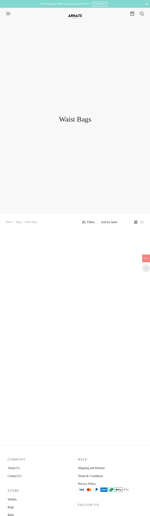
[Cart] (132, 13)
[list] (142, 222)
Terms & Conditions (90, 476)
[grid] (136, 222)
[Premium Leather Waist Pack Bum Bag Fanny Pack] (75, 325)
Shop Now (100, 4)
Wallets (12, 499)
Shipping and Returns (91, 468)
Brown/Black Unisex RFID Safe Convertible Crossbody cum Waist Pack (119, 281)
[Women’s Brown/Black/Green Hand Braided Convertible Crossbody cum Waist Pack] (75, 251)
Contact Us (14, 476)
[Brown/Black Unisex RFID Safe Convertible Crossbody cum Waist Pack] (123, 251)
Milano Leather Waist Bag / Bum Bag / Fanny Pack (23, 353)
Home (9, 222)
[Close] (146, 3)
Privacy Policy (87, 483)
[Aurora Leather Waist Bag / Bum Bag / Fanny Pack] (27, 396)
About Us (14, 468)
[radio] (8, 295)
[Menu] (8, 13)
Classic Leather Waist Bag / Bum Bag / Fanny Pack (119, 353)
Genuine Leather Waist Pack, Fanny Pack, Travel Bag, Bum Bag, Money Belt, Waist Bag (24, 281)
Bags (18, 222)
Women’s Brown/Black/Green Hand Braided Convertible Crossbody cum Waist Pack (72, 281)
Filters (91, 222)
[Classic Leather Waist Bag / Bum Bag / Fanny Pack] (123, 325)
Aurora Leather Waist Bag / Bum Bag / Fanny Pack (23, 423)
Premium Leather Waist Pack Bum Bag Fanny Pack (72, 353)
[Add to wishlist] (47, 276)
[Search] (141, 13)
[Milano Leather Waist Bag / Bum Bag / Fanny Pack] (27, 325)
